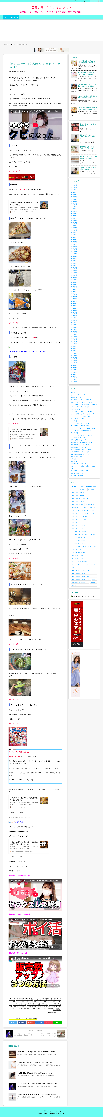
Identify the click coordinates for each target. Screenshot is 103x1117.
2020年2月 (74, 341)
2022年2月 (74, 284)
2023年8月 (74, 242)
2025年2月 (74, 204)
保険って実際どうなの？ (78, 440)
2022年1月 (74, 287)
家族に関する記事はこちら (80, 454)
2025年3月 (74, 201)
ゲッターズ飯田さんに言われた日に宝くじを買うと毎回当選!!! (87, 73)
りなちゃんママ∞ (89, 513)
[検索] (98, 1)
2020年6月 (74, 332)
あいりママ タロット (78, 501)
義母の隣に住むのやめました (54, 1009)
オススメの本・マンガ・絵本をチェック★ (84, 404)
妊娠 (73, 567)
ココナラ (93, 534)
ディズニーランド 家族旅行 (25, 1006)
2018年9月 (74, 381)
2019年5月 (74, 362)
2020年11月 (74, 320)
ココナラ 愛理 (76, 546)
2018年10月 (74, 379)
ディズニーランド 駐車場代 (18, 1008)
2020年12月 (74, 317)
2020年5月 (74, 334)
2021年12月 (74, 289)
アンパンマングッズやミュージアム (82, 402)
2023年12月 (74, 232)
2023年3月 (74, 253)
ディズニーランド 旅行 (40, 1006)
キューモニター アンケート (80, 534)
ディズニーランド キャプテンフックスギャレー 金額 (31, 1001)
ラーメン (74, 433)
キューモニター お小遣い (79, 531)
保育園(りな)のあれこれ (79, 437)
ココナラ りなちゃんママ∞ (79, 543)
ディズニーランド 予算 (19, 1005)
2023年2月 (74, 256)
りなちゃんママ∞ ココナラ (79, 516)
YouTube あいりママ (78, 489)
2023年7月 (74, 244)
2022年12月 (74, 261)
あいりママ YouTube (49, 998)
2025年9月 (74, 194)
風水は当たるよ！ (77, 473)
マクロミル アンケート (78, 558)
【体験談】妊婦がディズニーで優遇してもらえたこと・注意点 (87, 85)
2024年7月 (74, 218)
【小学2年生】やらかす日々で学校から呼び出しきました (88, 147)
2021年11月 (74, 291)
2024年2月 (74, 227)
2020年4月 (74, 336)
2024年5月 (74, 223)
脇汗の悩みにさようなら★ (79, 471)
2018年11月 (74, 377)
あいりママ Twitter (78, 492)
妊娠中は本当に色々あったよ (80, 452)
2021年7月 (74, 301)
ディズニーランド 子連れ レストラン (37, 1005)
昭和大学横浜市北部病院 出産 (80, 576)
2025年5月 (74, 199)
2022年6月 (74, 275)
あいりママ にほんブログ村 (80, 498)
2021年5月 (74, 306)
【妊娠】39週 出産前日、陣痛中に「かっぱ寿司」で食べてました (87, 108)
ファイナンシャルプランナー (80, 423)
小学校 (74, 459)
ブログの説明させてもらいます (80, 426)
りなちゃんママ (76, 513)
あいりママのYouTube (78, 395)
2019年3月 (74, 367)
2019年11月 (74, 348)
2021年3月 (74, 310)
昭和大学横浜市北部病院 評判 (80, 579)
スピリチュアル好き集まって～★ (81, 411)
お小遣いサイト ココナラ (79, 507)
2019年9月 (74, 353)
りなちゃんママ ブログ (78, 525)
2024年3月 (74, 225)
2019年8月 (74, 355)
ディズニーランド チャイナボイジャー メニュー (27, 1003)
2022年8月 (74, 270)
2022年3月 (74, 282)
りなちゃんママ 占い (78, 528)
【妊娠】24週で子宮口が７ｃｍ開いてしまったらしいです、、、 (37, 1062)
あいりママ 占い (90, 504)
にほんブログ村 (20, 822)
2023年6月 (74, 246)
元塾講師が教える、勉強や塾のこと (82, 442)
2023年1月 (74, 258)
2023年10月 (74, 237)
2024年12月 (74, 208)
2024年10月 (74, 211)
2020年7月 (74, 329)
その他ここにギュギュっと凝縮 (81, 399)
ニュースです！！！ (78, 418)
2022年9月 (74, 268)
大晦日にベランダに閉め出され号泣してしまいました (88, 168)
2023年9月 (74, 239)
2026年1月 (74, 187)
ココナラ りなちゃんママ (79, 540)
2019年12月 (74, 346)
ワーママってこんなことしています (82, 435)
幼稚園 (74, 461)
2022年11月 (74, 263)
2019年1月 (74, 372)
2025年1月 (74, 206)
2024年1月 (74, 230)
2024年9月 (74, 213)
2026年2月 (74, 185)
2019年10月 (74, 351)
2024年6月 (74, 220)
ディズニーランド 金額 (54, 1006)
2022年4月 (74, 280)
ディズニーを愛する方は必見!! (19, 998)
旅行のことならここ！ (35, 998)
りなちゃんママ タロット (79, 522)
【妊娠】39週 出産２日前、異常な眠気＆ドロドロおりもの (87, 96)
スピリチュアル (76, 549)
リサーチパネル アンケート (80, 564)
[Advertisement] (51, 30)
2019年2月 (74, 370)
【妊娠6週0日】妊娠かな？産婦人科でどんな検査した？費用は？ (37, 1052)
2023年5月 (74, 249)
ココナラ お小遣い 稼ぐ (79, 537)
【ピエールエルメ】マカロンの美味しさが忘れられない (88, 157)
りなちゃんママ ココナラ (79, 519)
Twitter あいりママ (78, 486)
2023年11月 (74, 235)
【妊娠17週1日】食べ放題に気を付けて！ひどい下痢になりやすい (37, 1094)
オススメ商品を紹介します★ (80, 407)
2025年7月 (74, 197)
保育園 (93, 564)
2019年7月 (74, 358)
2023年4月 (74, 251)
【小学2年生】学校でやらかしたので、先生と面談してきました (88, 136)
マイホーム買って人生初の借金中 (81, 430)
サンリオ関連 (75, 409)
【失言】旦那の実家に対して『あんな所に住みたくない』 (34, 1073)
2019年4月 (74, 365)
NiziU (73, 392)
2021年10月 (74, 294)
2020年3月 (74, 339)
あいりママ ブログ (77, 504)
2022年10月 (74, 265)
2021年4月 (74, 308)
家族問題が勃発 (76, 456)
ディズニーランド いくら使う (24, 1000)
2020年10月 (74, 322)
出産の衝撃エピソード (78, 447)
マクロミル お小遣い (78, 555)
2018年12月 (74, 374)
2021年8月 (74, 298)
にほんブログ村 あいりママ (80, 510)
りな (93, 510)
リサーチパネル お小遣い (79, 561)
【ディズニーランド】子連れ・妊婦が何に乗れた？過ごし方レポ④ (37, 1084)
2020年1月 (74, 343)
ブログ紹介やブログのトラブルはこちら (83, 428)
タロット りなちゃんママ (79, 552)
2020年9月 (74, 325)
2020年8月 (74, 327)
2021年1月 (74, 315)
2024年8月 (74, 216)
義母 (93, 579)
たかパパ (92, 507)
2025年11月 (74, 190)
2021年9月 (74, 296)
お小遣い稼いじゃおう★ (79, 397)
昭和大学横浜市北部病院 (78, 573)
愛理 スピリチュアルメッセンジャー (37, 1008)
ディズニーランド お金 (40, 1000)
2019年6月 (74, 360)
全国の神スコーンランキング (80, 444)
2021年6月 (74, 303)
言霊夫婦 (58, 1010)
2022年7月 (74, 272)
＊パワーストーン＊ (77, 475)
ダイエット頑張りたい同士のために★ (82, 414)
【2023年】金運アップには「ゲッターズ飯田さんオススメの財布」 (87, 61)
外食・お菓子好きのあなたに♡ (81, 449)
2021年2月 (74, 313)
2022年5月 (74, 277)
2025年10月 (74, 192)
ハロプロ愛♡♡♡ (77, 421)
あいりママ (91, 489)
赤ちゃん (74, 585)
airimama (58, 1013)
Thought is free (61, 1113)
